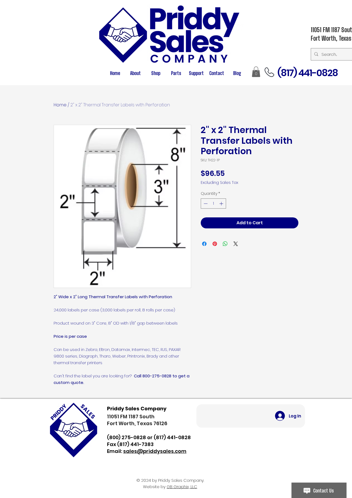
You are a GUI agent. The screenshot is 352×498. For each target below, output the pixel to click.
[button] (176, 73)
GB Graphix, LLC (182, 486)
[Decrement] (205, 203)
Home (60, 105)
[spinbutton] (213, 203)
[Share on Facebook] (204, 243)
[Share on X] (235, 243)
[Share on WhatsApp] (225, 243)
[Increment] (221, 203)
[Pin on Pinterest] (214, 243)
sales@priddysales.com (154, 451)
